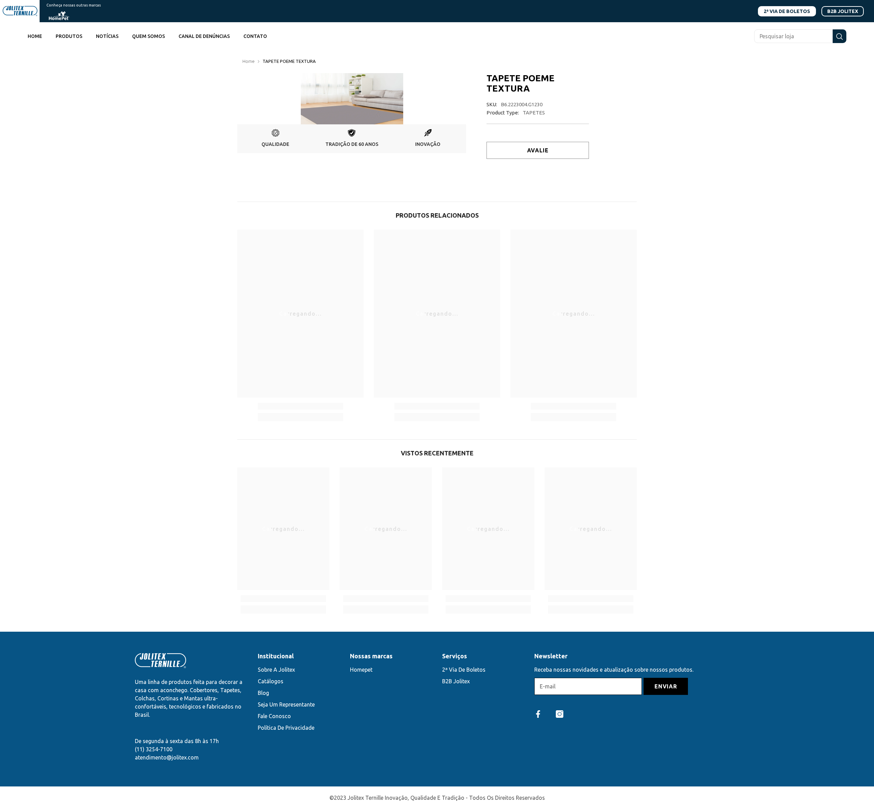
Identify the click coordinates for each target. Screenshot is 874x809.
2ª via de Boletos (787, 11)
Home (248, 61)
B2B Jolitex (842, 11)
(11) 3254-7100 (153, 749)
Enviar (665, 686)
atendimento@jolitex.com (167, 757)
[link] (275, 138)
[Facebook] (538, 714)
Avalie (538, 150)
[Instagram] (559, 714)
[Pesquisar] (800, 36)
